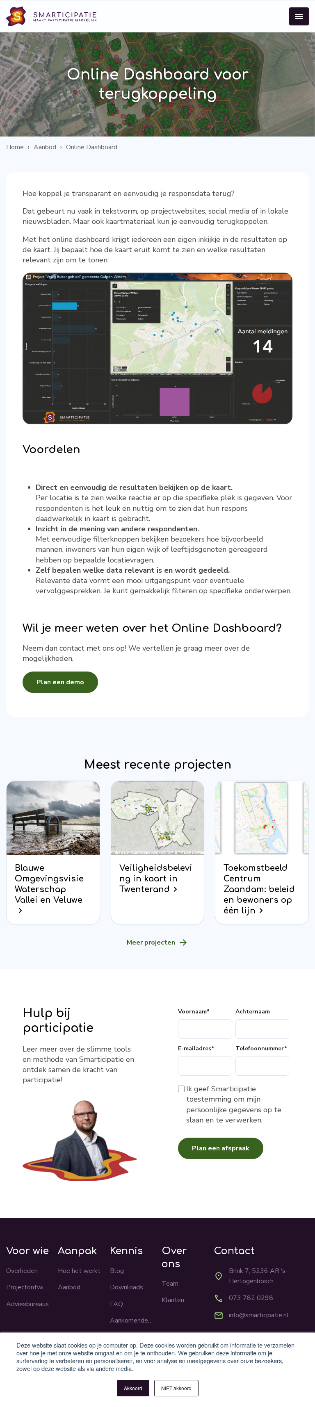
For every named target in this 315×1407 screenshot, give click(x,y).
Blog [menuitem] (117, 1270)
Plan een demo (60, 682)
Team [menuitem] (170, 1283)
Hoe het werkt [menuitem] (79, 1270)
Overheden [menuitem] (22, 1270)
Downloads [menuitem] (126, 1287)
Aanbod (45, 147)
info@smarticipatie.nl (259, 1315)
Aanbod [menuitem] (69, 1287)
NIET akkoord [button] (176, 1387)
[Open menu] (299, 16)
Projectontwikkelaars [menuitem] (28, 1287)
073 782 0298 (251, 1297)
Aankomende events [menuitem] (131, 1320)
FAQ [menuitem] (116, 1304)
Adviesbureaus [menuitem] (27, 1304)
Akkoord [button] (133, 1387)
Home (15, 147)
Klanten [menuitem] (173, 1300)
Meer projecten (151, 942)
